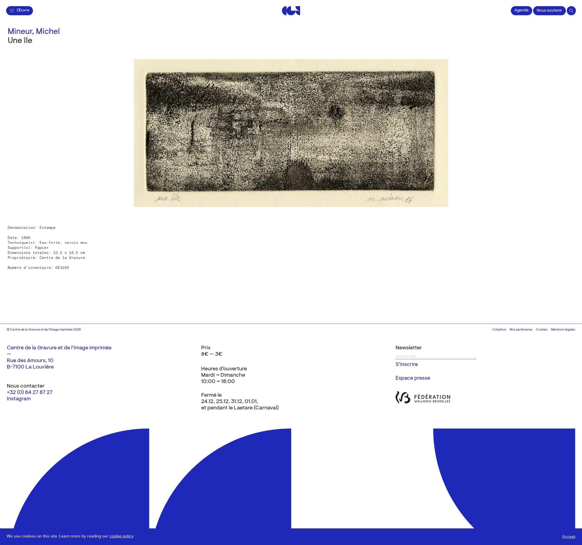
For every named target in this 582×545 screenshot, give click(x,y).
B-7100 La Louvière (30, 367)
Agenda (521, 10)
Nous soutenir (549, 11)
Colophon (499, 329)
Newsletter (409, 348)
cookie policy (121, 536)
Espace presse (413, 378)
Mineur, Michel (34, 32)
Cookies (542, 329)
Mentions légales (563, 329)
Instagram (19, 399)
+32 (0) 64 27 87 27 (30, 392)
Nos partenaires (521, 329)
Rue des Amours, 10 (30, 360)
